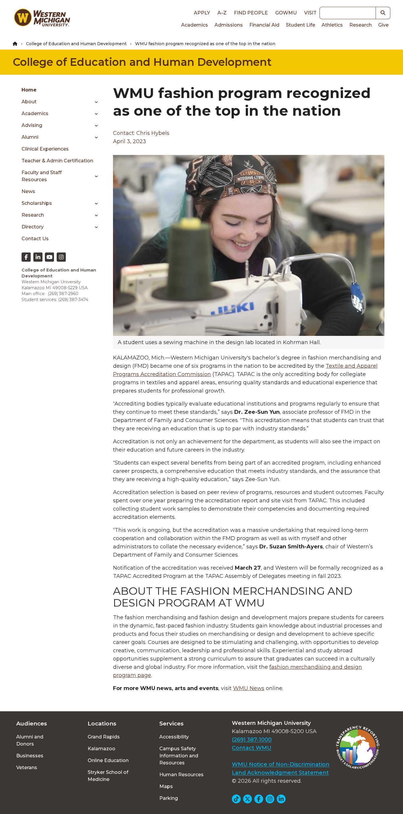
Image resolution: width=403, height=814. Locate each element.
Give (383, 25)
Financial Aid (264, 25)
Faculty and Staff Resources (42, 176)
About (29, 101)
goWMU (286, 13)
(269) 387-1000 (252, 739)
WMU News (248, 688)
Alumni (30, 137)
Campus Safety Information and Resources (178, 756)
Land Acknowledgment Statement (280, 772)
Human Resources (181, 774)
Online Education (108, 760)
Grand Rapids (104, 737)
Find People (251, 13)
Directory (33, 227)
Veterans (26, 767)
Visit (310, 13)
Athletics (332, 25)
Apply (202, 13)
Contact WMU (251, 748)
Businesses (29, 756)
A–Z (222, 13)
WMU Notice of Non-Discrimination (281, 764)
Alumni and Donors (29, 740)
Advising (32, 125)
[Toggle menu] (94, 102)
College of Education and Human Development (76, 43)
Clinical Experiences (45, 149)
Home (29, 90)
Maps (166, 786)
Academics (194, 25)
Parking (168, 798)
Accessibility (174, 737)
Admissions (228, 25)
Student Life (300, 25)
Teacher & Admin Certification (57, 161)
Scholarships (37, 203)
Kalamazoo (101, 748)
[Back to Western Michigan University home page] (42, 19)
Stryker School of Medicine (108, 775)
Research (360, 25)
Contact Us (35, 238)
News (28, 191)
